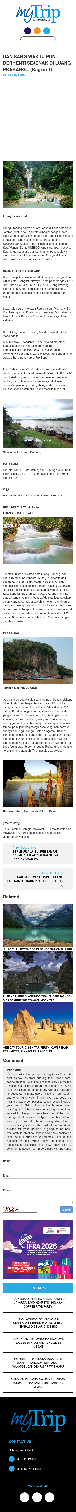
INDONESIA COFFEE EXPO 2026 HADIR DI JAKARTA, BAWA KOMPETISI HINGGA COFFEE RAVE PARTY (38, 1302)
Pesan (7, 1190)
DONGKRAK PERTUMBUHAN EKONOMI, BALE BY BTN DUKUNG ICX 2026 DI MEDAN (38, 1342)
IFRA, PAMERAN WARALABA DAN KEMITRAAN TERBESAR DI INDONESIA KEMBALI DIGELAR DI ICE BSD (38, 1322)
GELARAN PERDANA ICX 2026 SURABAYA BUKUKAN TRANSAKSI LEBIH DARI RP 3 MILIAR (38, 1382)
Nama (6, 1161)
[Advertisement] (38, 120)
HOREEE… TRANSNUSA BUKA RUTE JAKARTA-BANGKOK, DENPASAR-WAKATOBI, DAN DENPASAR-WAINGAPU (38, 1362)
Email (6, 1175)
